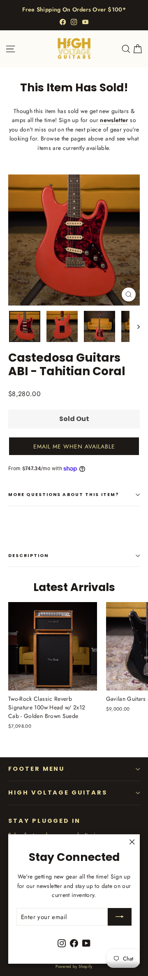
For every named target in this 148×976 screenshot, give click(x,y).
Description (28, 556)
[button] (74, 446)
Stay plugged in (44, 821)
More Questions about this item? (63, 494)
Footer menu (36, 769)
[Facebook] (63, 22)
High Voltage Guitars (57, 792)
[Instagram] (74, 22)
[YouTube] (85, 22)
